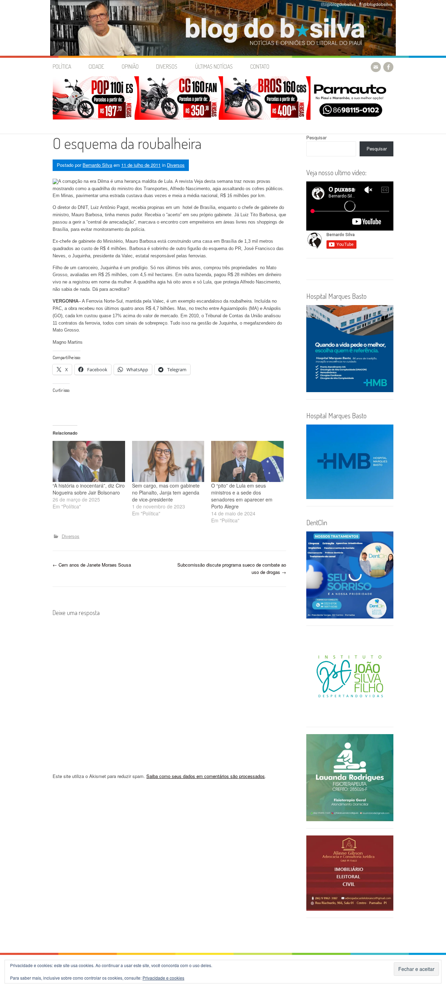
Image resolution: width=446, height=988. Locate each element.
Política (62, 66)
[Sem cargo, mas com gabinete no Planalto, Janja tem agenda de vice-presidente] (168, 461)
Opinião (130, 66)
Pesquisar (316, 137)
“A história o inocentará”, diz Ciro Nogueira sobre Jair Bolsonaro (89, 489)
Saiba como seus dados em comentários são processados (205, 776)
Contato (259, 66)
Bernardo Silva (97, 165)
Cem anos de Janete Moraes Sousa (92, 564)
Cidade (96, 66)
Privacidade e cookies (163, 978)
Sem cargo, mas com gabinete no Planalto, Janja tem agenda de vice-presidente (166, 492)
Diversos (166, 66)
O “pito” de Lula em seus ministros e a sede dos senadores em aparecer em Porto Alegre (241, 496)
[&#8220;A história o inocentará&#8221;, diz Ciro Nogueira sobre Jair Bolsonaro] (89, 461)
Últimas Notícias (214, 66)
